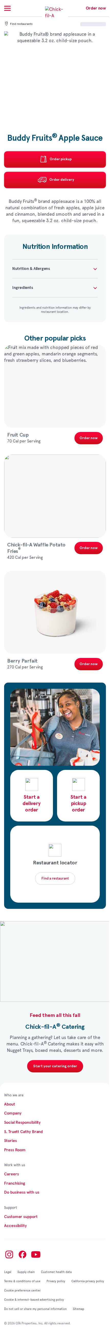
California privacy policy (87, 1281)
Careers (11, 1174)
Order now (96, 8)
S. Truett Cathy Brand (23, 1132)
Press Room (15, 1150)
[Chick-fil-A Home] (55, 16)
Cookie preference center (22, 1290)
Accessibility (15, 1226)
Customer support (21, 1217)
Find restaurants (21, 24)
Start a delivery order (32, 804)
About (9, 1104)
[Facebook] (22, 1254)
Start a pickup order (78, 804)
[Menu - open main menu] (7, 8)
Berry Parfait (22, 661)
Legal (7, 1271)
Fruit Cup (17, 435)
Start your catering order (55, 1066)
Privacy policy (56, 1281)
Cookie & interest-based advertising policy (34, 1299)
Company (12, 1113)
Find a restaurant (55, 878)
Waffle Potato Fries (36, 548)
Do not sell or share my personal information (35, 1308)
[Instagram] (9, 1254)
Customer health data (56, 1271)
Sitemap (78, 1308)
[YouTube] (36, 1254)
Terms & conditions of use (22, 1281)
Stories (10, 1141)
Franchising (14, 1183)
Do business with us (21, 1192)
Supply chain (26, 1271)
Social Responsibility (22, 1122)
